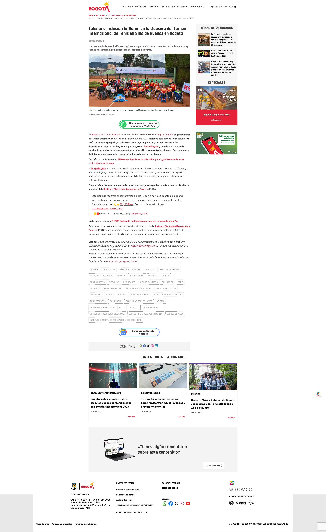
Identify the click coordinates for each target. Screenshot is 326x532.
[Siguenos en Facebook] (165, 503)
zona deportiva (98, 301)
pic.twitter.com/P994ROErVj (107, 208)
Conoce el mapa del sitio (127, 489)
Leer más (131, 417)
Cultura (196, 394)
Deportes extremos (116, 294)
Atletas (161, 301)
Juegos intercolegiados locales (146, 313)
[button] (140, 347)
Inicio (91, 15)
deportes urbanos (139, 294)
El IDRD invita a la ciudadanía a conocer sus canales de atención (144, 221)
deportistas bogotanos (102, 307)
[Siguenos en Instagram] (182, 503)
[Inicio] (99, 6)
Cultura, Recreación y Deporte (122, 15)
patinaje (94, 275)
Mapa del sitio (42, 524)
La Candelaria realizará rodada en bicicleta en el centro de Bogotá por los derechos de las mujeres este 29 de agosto (223, 39)
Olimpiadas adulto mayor (139, 301)
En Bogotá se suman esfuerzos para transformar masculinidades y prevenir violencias (163, 402)
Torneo (165, 275)
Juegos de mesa (175, 313)
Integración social (150, 393)
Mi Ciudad (100, 15)
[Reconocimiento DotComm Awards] (241, 502)
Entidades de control (125, 494)
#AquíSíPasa (126, 204)
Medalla (121, 275)
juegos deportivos (111, 288)
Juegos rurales (150, 307)
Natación (107, 275)
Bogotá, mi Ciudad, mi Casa (106, 134)
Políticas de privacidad (61, 524)
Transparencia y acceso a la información (134, 505)
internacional (137, 275)
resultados (129, 282)
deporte (94, 269)
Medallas (114, 282)
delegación (167, 282)
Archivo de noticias (125, 500)
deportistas (109, 269)
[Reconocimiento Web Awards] (252, 502)
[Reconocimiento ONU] (231, 502)
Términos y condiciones (85, 524)
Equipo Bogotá (165, 134)
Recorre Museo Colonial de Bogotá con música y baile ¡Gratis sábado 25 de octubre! (213, 403)
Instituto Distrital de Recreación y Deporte (126, 189)
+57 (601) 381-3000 (101, 499)
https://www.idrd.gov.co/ (143, 245)
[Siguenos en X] (176, 503)
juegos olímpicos (149, 282)
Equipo (122, 307)
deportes (153, 275)
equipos (134, 307)
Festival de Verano (169, 269)
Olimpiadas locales (166, 288)
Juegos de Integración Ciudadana (107, 313)
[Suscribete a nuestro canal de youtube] (188, 503)
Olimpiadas (95, 294)
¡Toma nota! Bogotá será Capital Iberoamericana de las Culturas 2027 (222, 53)
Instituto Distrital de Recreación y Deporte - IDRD (115, 320)
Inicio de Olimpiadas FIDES (138, 288)
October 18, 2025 (138, 213)
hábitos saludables (129, 269)
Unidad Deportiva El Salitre (167, 294)
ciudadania (150, 269)
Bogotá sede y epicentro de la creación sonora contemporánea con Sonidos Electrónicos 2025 (111, 402)
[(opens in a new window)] (152, 347)
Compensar (116, 301)
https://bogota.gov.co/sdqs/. (123, 261)
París (180, 282)
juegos (93, 288)
